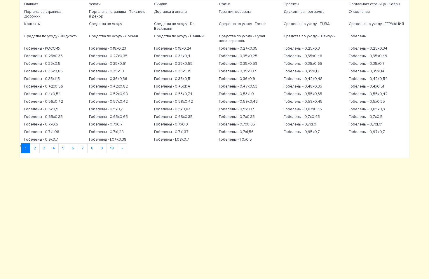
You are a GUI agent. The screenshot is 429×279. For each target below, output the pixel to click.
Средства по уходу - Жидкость (50, 36)
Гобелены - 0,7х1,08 (41, 132)
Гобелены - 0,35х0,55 (173, 63)
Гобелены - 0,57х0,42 (108, 101)
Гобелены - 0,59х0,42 (238, 101)
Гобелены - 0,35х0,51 (107, 63)
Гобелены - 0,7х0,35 (237, 116)
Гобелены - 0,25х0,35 (43, 56)
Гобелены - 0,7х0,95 (237, 124)
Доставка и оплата (170, 11)
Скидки (160, 4)
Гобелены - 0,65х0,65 (108, 116)
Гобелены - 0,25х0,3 (302, 48)
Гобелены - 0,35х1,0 (106, 71)
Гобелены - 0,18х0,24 (172, 48)
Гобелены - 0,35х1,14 (366, 71)
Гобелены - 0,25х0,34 (368, 48)
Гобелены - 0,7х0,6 (41, 124)
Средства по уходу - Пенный (179, 36)
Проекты (291, 4)
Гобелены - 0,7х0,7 (106, 124)
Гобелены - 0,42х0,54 (368, 78)
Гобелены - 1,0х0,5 (235, 139)
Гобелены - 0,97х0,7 (367, 132)
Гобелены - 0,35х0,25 (238, 56)
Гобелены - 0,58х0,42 (173, 101)
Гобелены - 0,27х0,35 (108, 56)
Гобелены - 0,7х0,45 (302, 116)
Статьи (224, 4)
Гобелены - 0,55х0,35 (303, 94)
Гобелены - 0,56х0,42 (43, 101)
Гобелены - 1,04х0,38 (107, 139)
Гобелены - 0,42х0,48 (303, 78)
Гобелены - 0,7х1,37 (171, 132)
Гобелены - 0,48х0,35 (303, 86)
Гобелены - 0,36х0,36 (108, 78)
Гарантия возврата (235, 11)
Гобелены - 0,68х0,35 (173, 116)
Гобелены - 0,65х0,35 (43, 116)
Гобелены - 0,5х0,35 (367, 101)
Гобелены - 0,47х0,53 (238, 86)
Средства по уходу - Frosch (242, 24)
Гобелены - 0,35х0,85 (43, 71)
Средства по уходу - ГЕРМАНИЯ (376, 24)
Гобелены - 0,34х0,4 (172, 56)
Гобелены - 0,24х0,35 (238, 48)
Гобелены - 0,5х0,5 (41, 109)
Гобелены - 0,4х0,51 (366, 86)
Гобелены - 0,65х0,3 (367, 109)
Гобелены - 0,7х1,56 (236, 132)
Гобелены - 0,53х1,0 (236, 94)
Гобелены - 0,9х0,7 (41, 139)
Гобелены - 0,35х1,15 (42, 78)
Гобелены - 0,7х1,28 (106, 132)
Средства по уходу (105, 24)
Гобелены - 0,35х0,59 (238, 63)
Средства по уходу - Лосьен (113, 36)
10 (112, 148)
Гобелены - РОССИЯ (42, 48)
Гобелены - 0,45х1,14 (172, 86)
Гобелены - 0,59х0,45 (303, 101)
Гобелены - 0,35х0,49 (368, 56)
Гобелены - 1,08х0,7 (171, 139)
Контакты (32, 24)
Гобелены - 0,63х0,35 (303, 109)
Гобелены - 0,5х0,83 (172, 109)
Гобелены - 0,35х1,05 (172, 71)
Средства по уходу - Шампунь (309, 36)
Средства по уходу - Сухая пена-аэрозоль (242, 38)
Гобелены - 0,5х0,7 (106, 109)
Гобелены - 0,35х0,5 (42, 63)
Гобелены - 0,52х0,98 (108, 94)
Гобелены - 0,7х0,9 (171, 124)
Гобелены (358, 36)
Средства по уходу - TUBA (307, 24)
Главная (31, 4)
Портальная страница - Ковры (374, 4)
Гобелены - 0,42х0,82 (108, 86)
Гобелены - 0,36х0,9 (237, 78)
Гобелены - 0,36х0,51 (172, 78)
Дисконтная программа (304, 11)
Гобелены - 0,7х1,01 (366, 124)
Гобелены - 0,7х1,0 (300, 124)
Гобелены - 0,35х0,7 (367, 63)
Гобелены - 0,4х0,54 (42, 94)
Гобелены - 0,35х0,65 (303, 63)
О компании (359, 11)
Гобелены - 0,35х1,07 (237, 71)
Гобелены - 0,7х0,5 (366, 116)
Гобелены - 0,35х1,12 (301, 71)
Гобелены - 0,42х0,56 (43, 86)
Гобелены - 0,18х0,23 (107, 48)
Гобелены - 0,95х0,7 (302, 132)
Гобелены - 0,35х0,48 (303, 56)
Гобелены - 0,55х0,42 (368, 94)
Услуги (95, 4)
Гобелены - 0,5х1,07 (236, 109)
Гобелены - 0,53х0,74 (173, 94)
